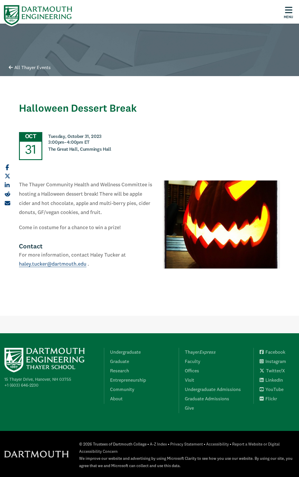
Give (189, 408)
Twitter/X (275, 371)
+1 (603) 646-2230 (21, 385)
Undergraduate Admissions (213, 389)
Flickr (271, 399)
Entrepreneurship (128, 380)
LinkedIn (274, 380)
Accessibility (217, 444)
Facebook (275, 352)
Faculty (192, 361)
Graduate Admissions (207, 399)
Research (119, 371)
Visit (189, 380)
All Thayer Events (32, 68)
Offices (192, 371)
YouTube (274, 389)
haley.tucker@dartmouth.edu (52, 264)
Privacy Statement (186, 444)
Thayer (200, 352)
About (116, 399)
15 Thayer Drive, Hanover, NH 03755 (37, 380)
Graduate (119, 361)
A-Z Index (158, 444)
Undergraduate (125, 352)
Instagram (275, 361)
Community (122, 389)
